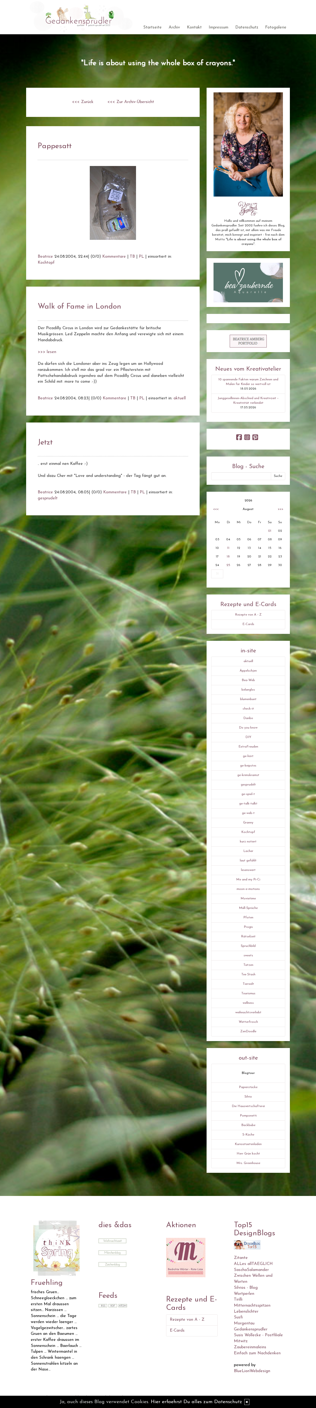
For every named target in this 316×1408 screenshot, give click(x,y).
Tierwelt (248, 984)
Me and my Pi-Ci (248, 879)
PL (141, 257)
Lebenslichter (246, 1312)
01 (269, 531)
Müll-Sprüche (248, 908)
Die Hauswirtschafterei (248, 1106)
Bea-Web (248, 680)
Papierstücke (248, 1087)
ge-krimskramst (248, 775)
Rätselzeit (248, 936)
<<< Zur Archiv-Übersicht (130, 102)
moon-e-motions (248, 889)
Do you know (248, 727)
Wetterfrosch (248, 1022)
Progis (248, 927)
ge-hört (248, 756)
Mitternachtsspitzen (252, 1306)
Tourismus (248, 993)
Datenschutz (246, 27)
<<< (216, 509)
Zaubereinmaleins (250, 1347)
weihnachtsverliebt (248, 1012)
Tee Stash (248, 974)
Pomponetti (248, 1115)
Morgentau (244, 1323)
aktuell (179, 398)
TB (132, 257)
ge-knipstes (248, 765)
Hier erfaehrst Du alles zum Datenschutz (196, 1401)
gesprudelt (48, 498)
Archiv (174, 27)
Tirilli (238, 1300)
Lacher (248, 851)
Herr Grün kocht (248, 1153)
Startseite (152, 27)
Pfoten (248, 917)
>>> (280, 509)
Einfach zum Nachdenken (257, 1353)
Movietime (248, 898)
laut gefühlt (248, 860)
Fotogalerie (275, 27)
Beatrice (45, 257)
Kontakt (194, 27)
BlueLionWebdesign (252, 1371)
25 (228, 565)
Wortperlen (244, 1294)
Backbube (248, 1125)
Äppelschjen (248, 671)
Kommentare (114, 257)
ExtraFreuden (248, 746)
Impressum (218, 27)
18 (228, 556)
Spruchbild (248, 946)
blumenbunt (248, 699)
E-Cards (248, 624)
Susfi (238, 1317)
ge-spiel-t (248, 794)
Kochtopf (46, 263)
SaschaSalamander (251, 1270)
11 (228, 548)
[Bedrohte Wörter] (185, 1257)
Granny (248, 822)
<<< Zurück (82, 102)
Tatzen (248, 965)
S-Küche (248, 1134)
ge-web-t (248, 813)
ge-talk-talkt (248, 803)
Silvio (248, 1096)
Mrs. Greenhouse (248, 1163)
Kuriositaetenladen (248, 1144)
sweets (248, 955)
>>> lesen (47, 352)
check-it (248, 708)
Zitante (241, 1258)
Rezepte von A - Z (248, 614)
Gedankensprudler (250, 1329)
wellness (248, 1003)
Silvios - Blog (246, 1288)
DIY (248, 737)
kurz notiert (248, 841)
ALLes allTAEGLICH (253, 1264)
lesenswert (248, 870)
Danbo (248, 718)
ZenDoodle (248, 1031)
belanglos (248, 689)
